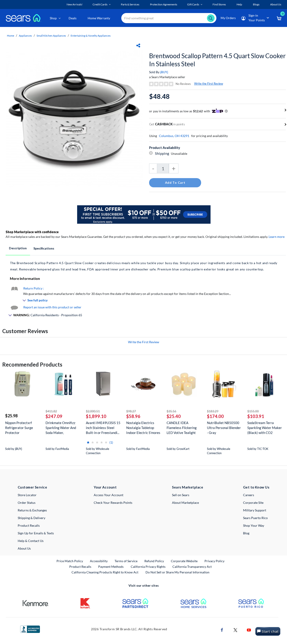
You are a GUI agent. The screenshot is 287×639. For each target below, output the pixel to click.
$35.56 (171, 411)
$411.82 (51, 411)
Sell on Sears (180, 495)
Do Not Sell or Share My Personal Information (177, 572)
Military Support (254, 510)
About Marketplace (185, 502)
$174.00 (215, 416)
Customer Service (32, 487)
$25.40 (174, 416)
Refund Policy (154, 561)
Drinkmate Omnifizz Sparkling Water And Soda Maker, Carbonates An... (61, 428)
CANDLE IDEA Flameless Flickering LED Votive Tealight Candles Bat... (182, 428)
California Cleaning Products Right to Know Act (105, 572)
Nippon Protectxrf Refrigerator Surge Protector (19, 428)
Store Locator (27, 495)
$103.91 (255, 416)
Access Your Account (108, 495)
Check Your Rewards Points (113, 502)
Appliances (25, 35)
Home (10, 35)
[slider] (97, 440)
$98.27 (131, 411)
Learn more (277, 237)
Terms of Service (126, 561)
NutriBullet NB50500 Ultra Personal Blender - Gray (224, 428)
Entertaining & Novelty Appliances (91, 35)
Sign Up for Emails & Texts (36, 533)
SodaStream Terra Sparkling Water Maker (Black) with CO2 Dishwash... (264, 428)
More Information (25, 278)
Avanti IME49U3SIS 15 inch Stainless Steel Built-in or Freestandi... (103, 428)
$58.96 (133, 416)
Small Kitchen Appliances (51, 35)
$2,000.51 (93, 411)
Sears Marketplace (187, 487)
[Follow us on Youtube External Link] (248, 629)
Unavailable (180, 153)
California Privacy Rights (148, 566)
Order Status (26, 502)
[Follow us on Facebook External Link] (221, 629)
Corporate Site (253, 502)
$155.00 (253, 411)
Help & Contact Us (30, 541)
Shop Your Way (253, 525)
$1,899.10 (96, 416)
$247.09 (54, 416)
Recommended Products (32, 364)
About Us (24, 548)
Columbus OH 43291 (174, 136)
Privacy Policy (214, 561)
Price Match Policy (70, 561)
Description (18, 248)
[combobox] (168, 18)
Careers (248, 495)
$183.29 (212, 411)
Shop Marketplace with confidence (32, 232)
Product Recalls (29, 525)
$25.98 (11, 415)
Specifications (43, 248)
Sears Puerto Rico (255, 518)
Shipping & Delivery (31, 518)
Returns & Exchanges (32, 510)
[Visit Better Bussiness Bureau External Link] (30, 629)
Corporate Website (184, 561)
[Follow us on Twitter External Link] (235, 629)
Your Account (105, 487)
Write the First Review (208, 83)
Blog (246, 533)
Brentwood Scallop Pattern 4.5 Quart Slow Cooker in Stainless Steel (217, 60)
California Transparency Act (192, 566)
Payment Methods (111, 566)
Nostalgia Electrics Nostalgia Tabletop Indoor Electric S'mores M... (143, 428)
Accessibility (99, 561)
